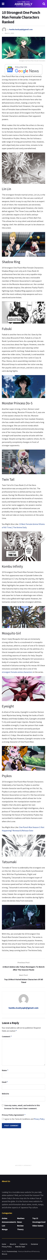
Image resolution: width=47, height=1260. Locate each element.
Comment (7, 1036)
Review (20, 1225)
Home (4, 1244)
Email (5, 1082)
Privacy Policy (39, 1119)
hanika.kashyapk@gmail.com (21, 29)
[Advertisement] (23, 1147)
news (19, 1222)
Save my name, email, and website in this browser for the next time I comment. (22, 1107)
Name (5, 1070)
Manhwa (20, 1218)
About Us (13, 1244)
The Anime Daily (12, 1251)
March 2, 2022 (9, 33)
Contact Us (23, 1244)
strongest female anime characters (17, 672)
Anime (4, 1218)
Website (5, 1093)
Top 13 (35, 1218)
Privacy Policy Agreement (14, 1115)
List (3, 1225)
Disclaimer (34, 1244)
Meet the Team (20, 1247)
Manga (5, 1229)
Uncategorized (38, 1222)
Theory (20, 1229)
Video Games (37, 1225)
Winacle (4, 1254)
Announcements (9, 1222)
